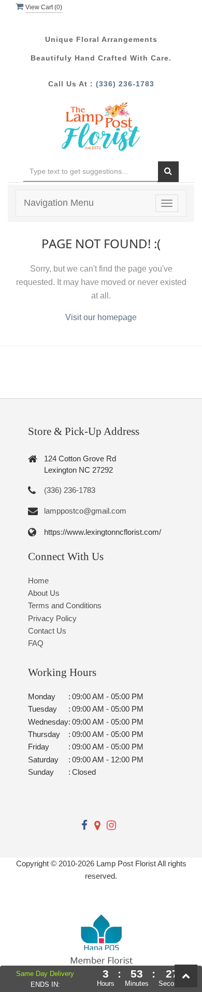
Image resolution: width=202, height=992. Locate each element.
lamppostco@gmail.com (85, 510)
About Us (44, 593)
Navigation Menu (59, 203)
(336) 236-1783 (125, 84)
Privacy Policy (52, 618)
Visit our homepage (101, 317)
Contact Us (47, 630)
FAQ (36, 643)
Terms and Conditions (65, 605)
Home (38, 580)
